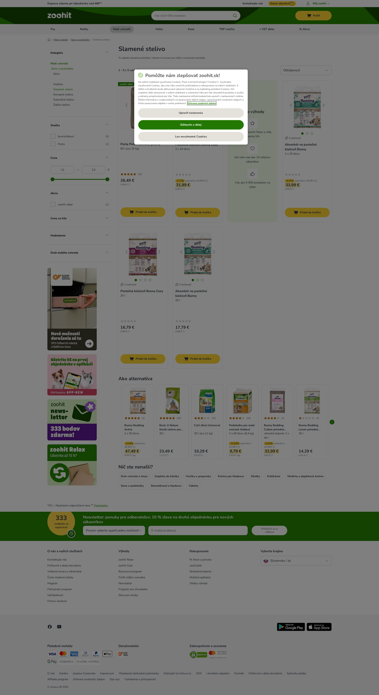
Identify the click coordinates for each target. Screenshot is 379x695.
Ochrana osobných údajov (202, 103)
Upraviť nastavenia (191, 113)
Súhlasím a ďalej (191, 125)
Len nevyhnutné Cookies (191, 136)
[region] (191, 107)
